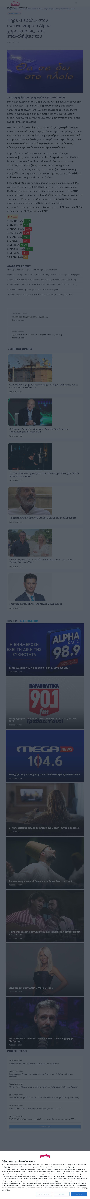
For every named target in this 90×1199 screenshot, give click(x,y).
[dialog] (45, 1175)
